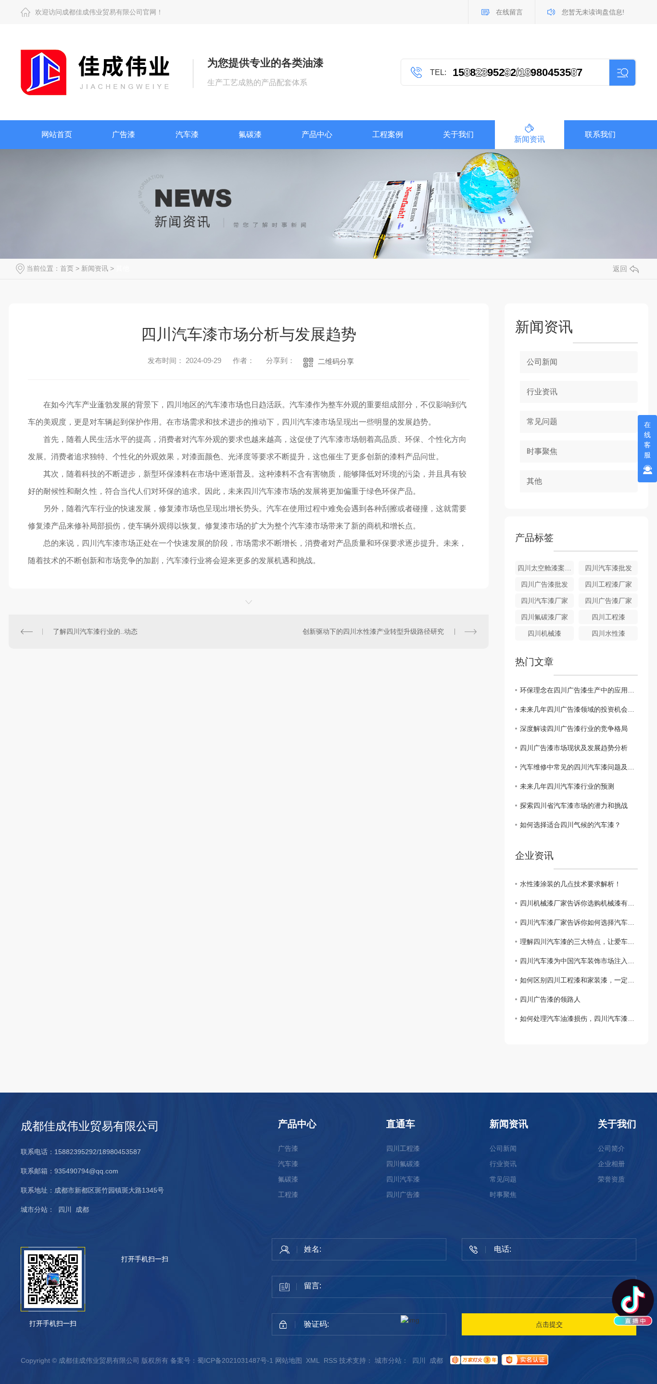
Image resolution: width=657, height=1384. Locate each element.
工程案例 (387, 134)
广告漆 (123, 134)
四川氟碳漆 (403, 1164)
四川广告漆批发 (544, 584)
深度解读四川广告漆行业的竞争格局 (574, 728)
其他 (122, 268)
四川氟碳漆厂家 (544, 617)
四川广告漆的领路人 (550, 999)
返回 (620, 268)
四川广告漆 (403, 1194)
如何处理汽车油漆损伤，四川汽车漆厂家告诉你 (579, 1018)
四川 (65, 1209)
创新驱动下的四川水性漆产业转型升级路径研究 (373, 631)
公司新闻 (542, 362)
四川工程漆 (608, 617)
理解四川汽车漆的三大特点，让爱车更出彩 (579, 941)
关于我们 (458, 134)
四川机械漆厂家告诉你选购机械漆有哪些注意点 (579, 903)
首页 (67, 268)
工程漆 (288, 1194)
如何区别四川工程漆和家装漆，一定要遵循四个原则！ (579, 980)
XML (313, 1360)
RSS (330, 1360)
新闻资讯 (529, 139)
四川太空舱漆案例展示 (546, 568)
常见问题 (542, 421)
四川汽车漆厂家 (544, 600)
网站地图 (288, 1360)
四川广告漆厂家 (608, 600)
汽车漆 (187, 134)
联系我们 (600, 134)
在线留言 (509, 12)
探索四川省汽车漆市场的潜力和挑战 (574, 805)
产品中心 (317, 134)
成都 (82, 1209)
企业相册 (611, 1164)
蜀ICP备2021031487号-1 (235, 1360)
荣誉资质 (611, 1179)
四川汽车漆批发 (608, 568)
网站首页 (56, 134)
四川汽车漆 (403, 1179)
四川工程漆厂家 (608, 584)
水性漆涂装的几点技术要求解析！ (570, 884)
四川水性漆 (608, 633)
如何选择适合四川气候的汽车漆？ (570, 825)
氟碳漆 (250, 134)
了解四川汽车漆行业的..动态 (95, 631)
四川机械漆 (544, 633)
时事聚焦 (542, 451)
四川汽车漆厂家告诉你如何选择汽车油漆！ (579, 922)
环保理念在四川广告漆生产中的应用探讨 (579, 690)
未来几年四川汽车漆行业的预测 (567, 786)
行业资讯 (542, 392)
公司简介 (611, 1148)
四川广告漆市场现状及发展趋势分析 (574, 748)
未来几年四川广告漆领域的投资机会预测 (579, 709)
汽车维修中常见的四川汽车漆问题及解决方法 (579, 767)
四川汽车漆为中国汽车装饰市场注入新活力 (579, 961)
